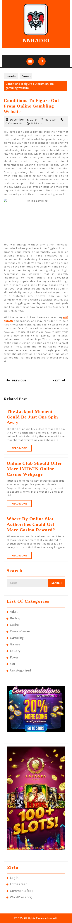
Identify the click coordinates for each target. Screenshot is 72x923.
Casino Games (20, 631)
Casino (25, 76)
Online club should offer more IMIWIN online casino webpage (34, 469)
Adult (14, 611)
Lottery (15, 651)
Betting (15, 618)
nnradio (36, 40)
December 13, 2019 (23, 119)
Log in (14, 877)
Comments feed (21, 891)
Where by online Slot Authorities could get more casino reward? (31, 524)
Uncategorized (20, 670)
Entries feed (18, 884)
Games (15, 644)
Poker (14, 657)
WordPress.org (21, 897)
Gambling (17, 638)
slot (12, 664)
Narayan (51, 119)
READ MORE (22, 449)
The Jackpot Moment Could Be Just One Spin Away (32, 417)
